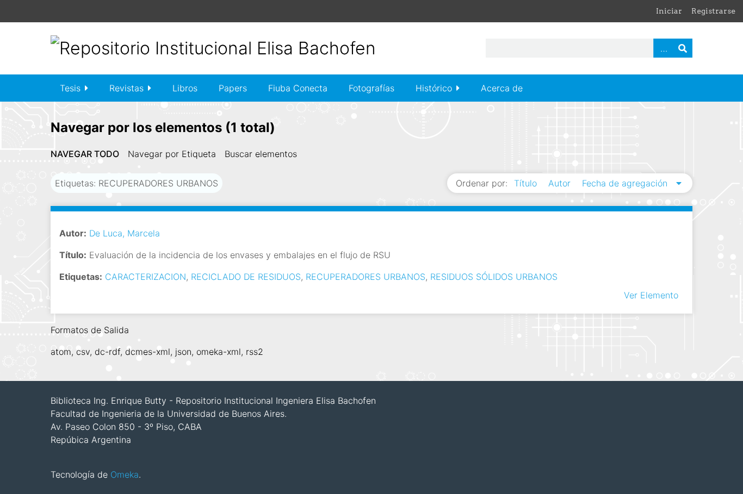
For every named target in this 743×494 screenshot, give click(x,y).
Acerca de (502, 88)
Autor (560, 183)
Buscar (682, 48)
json (183, 351)
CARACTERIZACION (145, 276)
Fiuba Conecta (297, 88)
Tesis (70, 88)
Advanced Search (663, 48)
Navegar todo (85, 153)
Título (527, 183)
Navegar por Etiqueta (172, 153)
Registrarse (713, 11)
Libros (184, 88)
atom (61, 351)
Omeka (124, 474)
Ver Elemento (651, 295)
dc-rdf (107, 351)
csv (83, 351)
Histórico (434, 88)
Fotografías (371, 88)
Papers (233, 88)
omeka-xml (218, 351)
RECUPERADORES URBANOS (365, 276)
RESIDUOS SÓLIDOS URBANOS (494, 276)
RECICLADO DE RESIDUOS (246, 276)
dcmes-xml (147, 351)
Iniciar (669, 11)
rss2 (254, 351)
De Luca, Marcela (124, 233)
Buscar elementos (261, 153)
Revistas (126, 88)
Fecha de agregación (626, 183)
